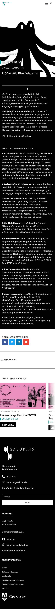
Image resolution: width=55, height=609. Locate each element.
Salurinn (5, 588)
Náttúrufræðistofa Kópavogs (13, 584)
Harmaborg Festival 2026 (18, 415)
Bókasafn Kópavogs (10, 572)
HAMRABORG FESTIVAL (10, 411)
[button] (46, 4)
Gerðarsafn (6, 576)
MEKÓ (4, 568)
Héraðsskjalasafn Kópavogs (13, 580)
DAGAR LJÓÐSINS (13, 67)
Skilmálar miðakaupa (13, 531)
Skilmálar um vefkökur (13, 550)
